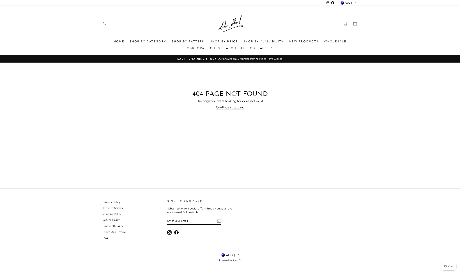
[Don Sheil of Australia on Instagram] (169, 232)
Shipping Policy (112, 214)
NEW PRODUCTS (303, 41)
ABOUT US (235, 48)
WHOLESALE (335, 41)
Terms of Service (113, 208)
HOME (119, 41)
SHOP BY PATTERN (188, 41)
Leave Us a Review (114, 232)
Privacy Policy (111, 202)
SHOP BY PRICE (224, 41)
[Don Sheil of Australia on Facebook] (176, 232)
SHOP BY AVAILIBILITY (263, 41)
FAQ (105, 237)
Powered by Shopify (230, 260)
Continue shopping (230, 107)
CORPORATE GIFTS (204, 48)
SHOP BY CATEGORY (148, 41)
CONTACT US (261, 48)
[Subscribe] (219, 220)
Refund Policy (111, 220)
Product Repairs (112, 226)
